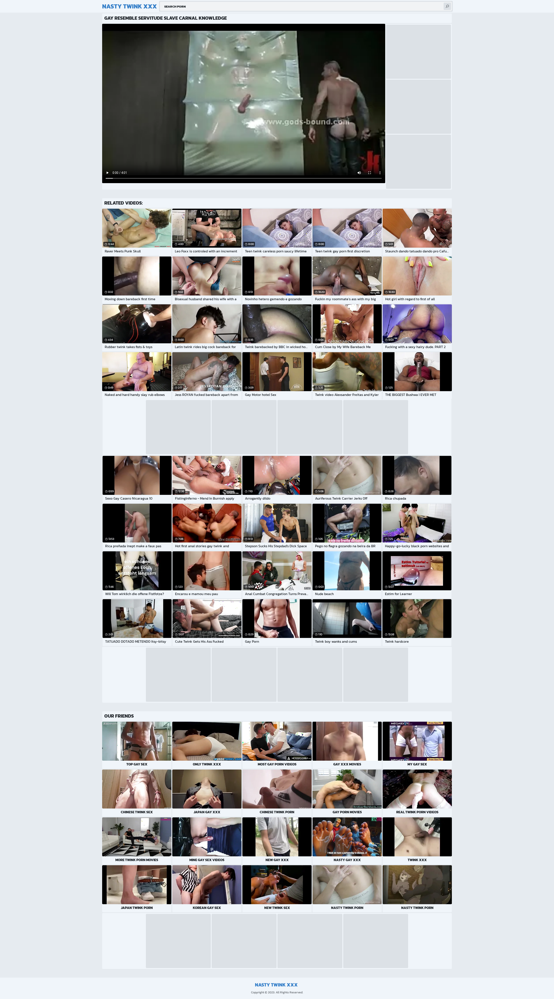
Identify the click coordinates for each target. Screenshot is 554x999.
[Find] (447, 6)
